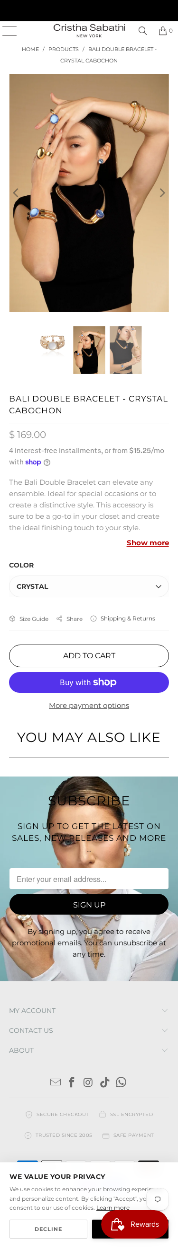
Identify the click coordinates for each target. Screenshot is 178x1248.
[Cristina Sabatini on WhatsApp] (121, 1083)
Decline (48, 1229)
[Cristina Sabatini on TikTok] (105, 1083)
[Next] (161, 193)
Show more (148, 542)
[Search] (143, 30)
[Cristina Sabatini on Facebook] (72, 1083)
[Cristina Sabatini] (89, 30)
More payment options (89, 705)
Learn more (113, 1207)
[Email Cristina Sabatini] (55, 1083)
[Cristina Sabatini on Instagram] (89, 1083)
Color (21, 565)
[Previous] (16, 193)
